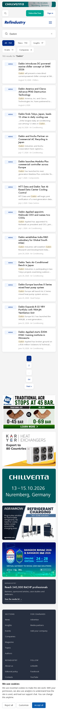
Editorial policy (11, 671)
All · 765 (8, 43)
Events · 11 (9, 50)
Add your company (38, 631)
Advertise (34, 619)
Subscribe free (35, 13)
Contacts (9, 677)
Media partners (37, 625)
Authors (8, 653)
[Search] (5, 13)
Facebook (34, 671)
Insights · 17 (38, 43)
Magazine (9, 642)
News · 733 (22, 43)
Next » (29, 386)
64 (29, 379)
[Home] (15, 22)
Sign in (50, 13)
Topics (8, 647)
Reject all (9, 705)
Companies (10, 636)
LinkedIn (34, 666)
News (7, 619)
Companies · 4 (25, 50)
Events (8, 631)
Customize (24, 705)
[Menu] (50, 22)
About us (9, 666)
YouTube (34, 677)
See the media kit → (13, 599)
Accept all (38, 705)
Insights (8, 625)
